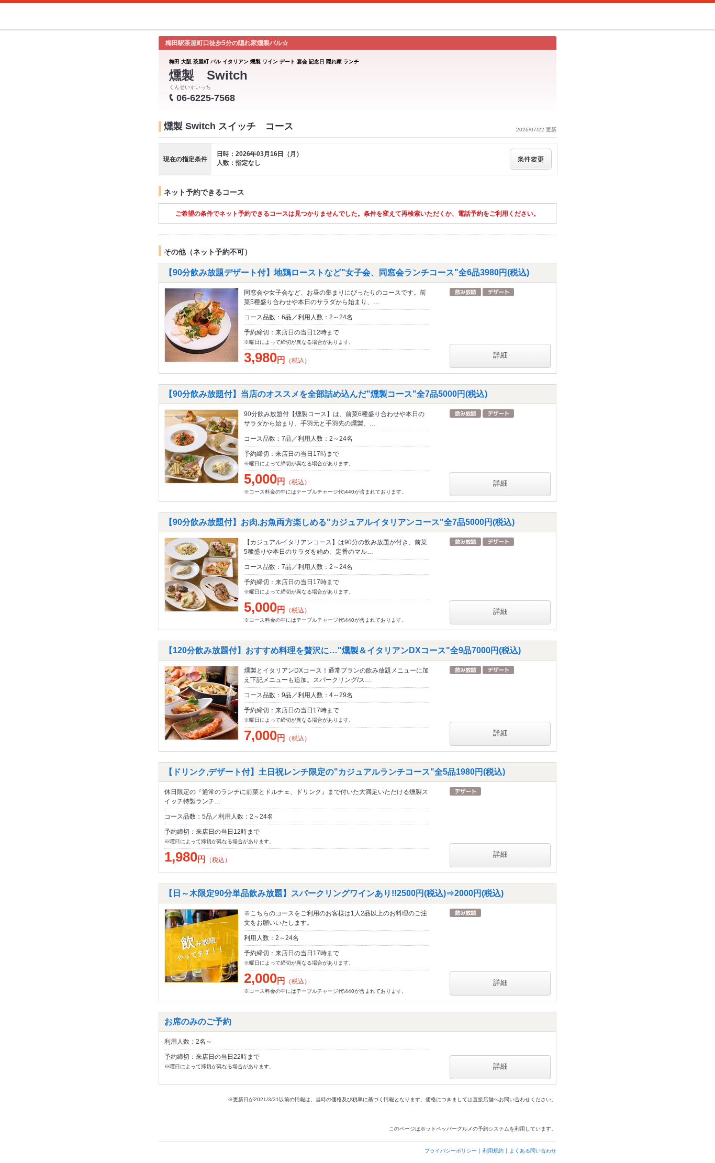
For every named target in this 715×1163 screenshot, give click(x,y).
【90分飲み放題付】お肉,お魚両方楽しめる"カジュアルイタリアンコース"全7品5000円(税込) (339, 522)
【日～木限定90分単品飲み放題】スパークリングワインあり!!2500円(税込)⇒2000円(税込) (334, 893)
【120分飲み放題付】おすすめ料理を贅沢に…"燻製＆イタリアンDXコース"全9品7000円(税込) (342, 650)
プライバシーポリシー (450, 1151)
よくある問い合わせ (532, 1151)
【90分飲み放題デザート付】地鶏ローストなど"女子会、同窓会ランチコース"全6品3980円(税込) (346, 272)
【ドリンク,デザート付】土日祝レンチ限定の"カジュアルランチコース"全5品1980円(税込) (334, 771)
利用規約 (493, 1151)
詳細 (500, 355)
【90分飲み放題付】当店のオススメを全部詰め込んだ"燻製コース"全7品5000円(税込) (325, 393)
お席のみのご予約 (197, 1021)
